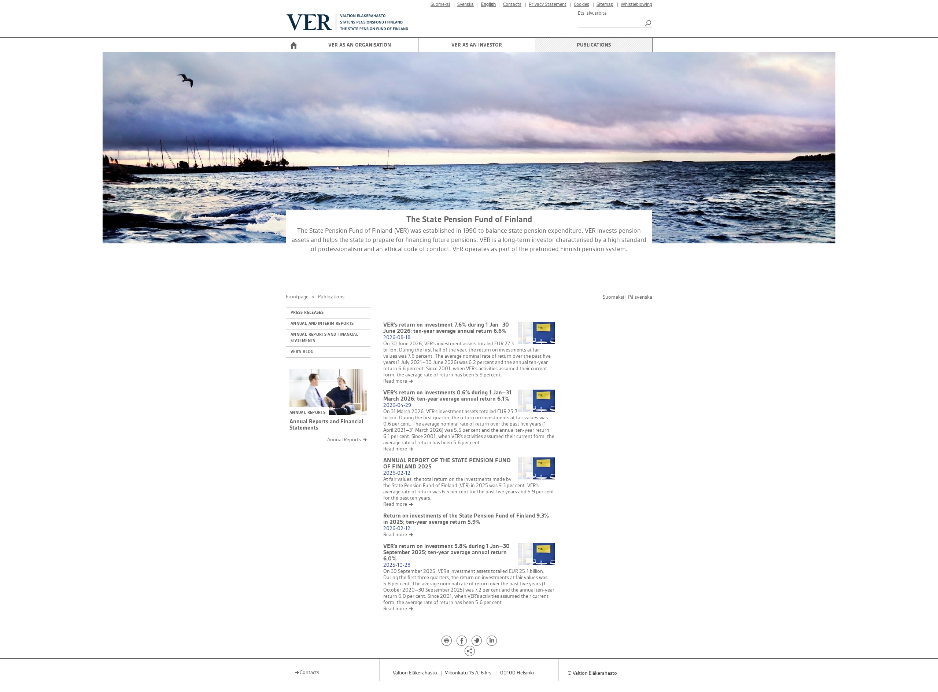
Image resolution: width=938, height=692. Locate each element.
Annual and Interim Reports (322, 323)
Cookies (581, 4)
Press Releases (307, 312)
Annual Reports (344, 439)
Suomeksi (440, 4)
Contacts (512, 4)
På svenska (640, 297)
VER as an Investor (476, 45)
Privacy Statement (547, 4)
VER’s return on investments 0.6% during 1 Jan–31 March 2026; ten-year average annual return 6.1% (447, 396)
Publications (594, 45)
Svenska (465, 4)
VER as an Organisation (359, 45)
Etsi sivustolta (592, 13)
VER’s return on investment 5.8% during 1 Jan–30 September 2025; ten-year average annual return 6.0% (446, 552)
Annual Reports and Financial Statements (324, 337)
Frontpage (297, 296)
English (488, 4)
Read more (395, 381)
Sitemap (605, 4)
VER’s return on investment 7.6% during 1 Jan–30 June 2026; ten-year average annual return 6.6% (446, 328)
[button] (648, 23)
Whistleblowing (636, 4)
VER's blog (302, 352)
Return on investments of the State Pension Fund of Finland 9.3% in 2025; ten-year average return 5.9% (466, 519)
